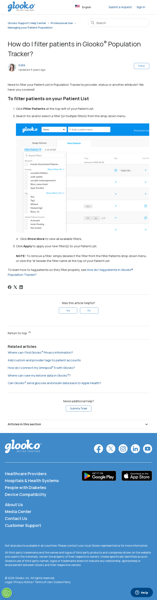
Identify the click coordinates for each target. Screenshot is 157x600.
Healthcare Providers (26, 473)
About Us (14, 504)
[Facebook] (9, 287)
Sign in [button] (141, 7)
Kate (22, 65)
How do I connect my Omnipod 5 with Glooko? (41, 368)
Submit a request (120, 7)
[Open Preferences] (7, 593)
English (86, 7)
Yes (68, 310)
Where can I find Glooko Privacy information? (40, 352)
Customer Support (23, 525)
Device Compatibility (25, 494)
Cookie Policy (62, 582)
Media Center (18, 511)
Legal (8, 582)
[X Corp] (15, 287)
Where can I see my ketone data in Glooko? (39, 375)
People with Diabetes (25, 487)
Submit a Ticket (78, 408)
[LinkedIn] (21, 287)
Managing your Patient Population (30, 27)
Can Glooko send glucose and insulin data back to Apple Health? (54, 383)
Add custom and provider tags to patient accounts (44, 360)
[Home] (21, 10)
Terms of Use (43, 582)
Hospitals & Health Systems (32, 480)
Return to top (18, 333)
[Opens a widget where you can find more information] (141, 593)
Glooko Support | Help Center (27, 23)
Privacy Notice (23, 582)
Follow (141, 66)
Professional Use (62, 23)
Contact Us (16, 518)
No (89, 310)
